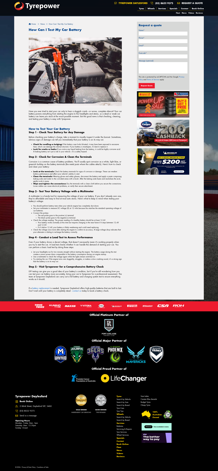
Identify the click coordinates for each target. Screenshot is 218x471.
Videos (191, 13)
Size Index (145, 396)
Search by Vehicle (124, 399)
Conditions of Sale (42, 467)
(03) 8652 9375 (164, 3)
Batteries (120, 426)
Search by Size (122, 402)
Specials (173, 8)
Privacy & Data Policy (29, 467)
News (184, 13)
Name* (141, 30)
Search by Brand (123, 405)
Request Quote (146, 86)
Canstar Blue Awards (149, 399)
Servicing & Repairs (124, 429)
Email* (141, 45)
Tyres (141, 8)
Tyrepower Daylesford (132, 3)
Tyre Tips (120, 411)
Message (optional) (146, 61)
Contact (184, 8)
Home (33, 24)
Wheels (151, 8)
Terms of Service (153, 79)
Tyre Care (120, 408)
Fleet (178, 13)
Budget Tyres (145, 402)
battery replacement (41, 288)
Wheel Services (123, 435)
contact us (76, 291)
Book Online (198, 8)
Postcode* (143, 53)
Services (162, 8)
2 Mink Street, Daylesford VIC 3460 (36, 406)
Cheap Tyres (145, 405)
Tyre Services (122, 432)
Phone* (141, 38)
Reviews (199, 13)
